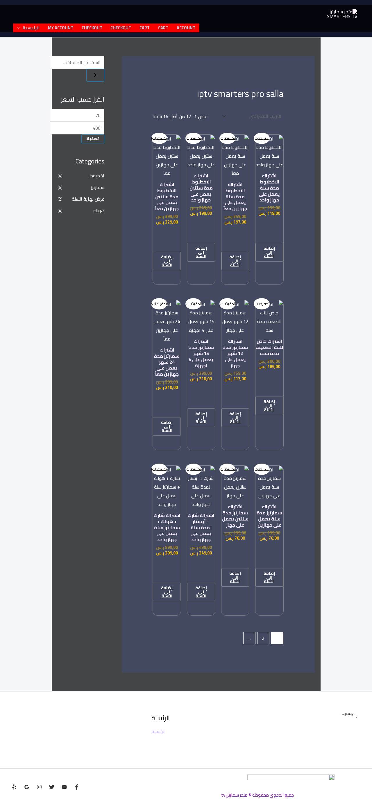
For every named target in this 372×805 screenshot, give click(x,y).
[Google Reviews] (26, 787)
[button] (20, 28)
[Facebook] (76, 787)
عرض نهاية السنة (88, 199)
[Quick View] (269, 234)
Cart (163, 28)
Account (186, 28)
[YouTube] (64, 787)
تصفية (93, 138)
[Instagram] (39, 787)
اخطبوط (97, 175)
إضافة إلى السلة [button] (269, 252)
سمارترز (97, 187)
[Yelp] (14, 787)
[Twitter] (51, 787)
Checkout (120, 28)
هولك (98, 210)
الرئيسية (31, 28)
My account (60, 28)
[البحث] (95, 75)
